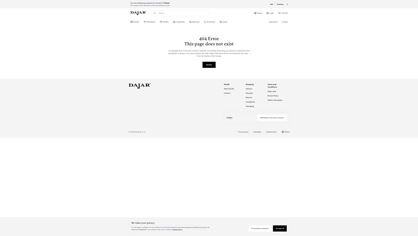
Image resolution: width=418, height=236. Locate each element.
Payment (249, 93)
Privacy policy (243, 132)
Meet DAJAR (229, 89)
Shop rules (272, 91)
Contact (285, 22)
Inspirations (273, 22)
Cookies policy (271, 132)
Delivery (249, 89)
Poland (259, 13)
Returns (249, 97)
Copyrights (257, 132)
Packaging (250, 106)
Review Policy (273, 96)
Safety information (275, 100)
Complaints (250, 102)
